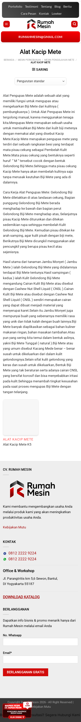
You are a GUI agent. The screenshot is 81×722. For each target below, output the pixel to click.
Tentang (46, 6)
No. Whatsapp (12, 635)
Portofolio (15, 6)
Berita (67, 6)
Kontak (44, 13)
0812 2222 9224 (21, 553)
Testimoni (31, 6)
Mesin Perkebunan (29, 60)
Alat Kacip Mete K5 (17, 444)
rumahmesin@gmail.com (40, 37)
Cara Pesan (28, 13)
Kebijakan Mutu (14, 527)
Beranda (9, 60)
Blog (57, 6)
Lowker (57, 13)
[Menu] (6, 24)
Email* (7, 653)
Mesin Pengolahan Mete (59, 60)
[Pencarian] (74, 24)
